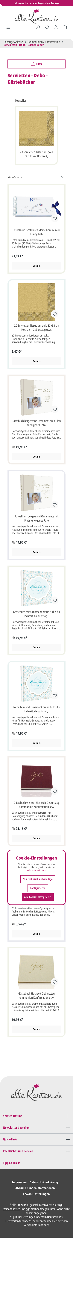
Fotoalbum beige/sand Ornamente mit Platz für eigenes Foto (37, 518)
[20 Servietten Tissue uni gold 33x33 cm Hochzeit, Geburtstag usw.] (36, 128)
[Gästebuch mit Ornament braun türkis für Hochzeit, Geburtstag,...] (36, 588)
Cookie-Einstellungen (36, 1194)
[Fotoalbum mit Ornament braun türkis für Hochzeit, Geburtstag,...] (36, 683)
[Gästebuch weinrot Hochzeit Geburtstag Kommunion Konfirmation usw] (36, 779)
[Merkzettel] (46, 27)
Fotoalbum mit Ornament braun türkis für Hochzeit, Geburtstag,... (36, 709)
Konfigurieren (37, 888)
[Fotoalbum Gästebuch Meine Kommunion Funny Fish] (36, 206)
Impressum (19, 1182)
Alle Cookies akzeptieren (37, 897)
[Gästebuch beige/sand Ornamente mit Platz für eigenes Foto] (36, 397)
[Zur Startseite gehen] (36, 16)
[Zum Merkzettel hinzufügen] (54, 218)
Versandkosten (11, 1209)
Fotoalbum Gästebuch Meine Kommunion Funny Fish (36, 232)
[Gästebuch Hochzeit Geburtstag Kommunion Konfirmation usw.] (36, 970)
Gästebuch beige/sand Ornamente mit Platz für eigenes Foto (36, 423)
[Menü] (8, 27)
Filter (39, 64)
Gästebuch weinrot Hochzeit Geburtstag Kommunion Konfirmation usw (37, 805)
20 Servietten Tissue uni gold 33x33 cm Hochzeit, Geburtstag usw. (36, 154)
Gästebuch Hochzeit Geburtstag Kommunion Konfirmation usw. (36, 995)
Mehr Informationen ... (36, 870)
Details (36, 265)
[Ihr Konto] (55, 27)
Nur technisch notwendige (38, 879)
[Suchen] (37, 27)
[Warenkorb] (64, 27)
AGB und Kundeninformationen (35, 1188)
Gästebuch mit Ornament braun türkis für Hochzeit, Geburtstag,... (36, 614)
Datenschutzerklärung (44, 1182)
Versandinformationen (36, 1225)
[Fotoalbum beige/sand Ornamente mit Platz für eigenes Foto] (36, 492)
